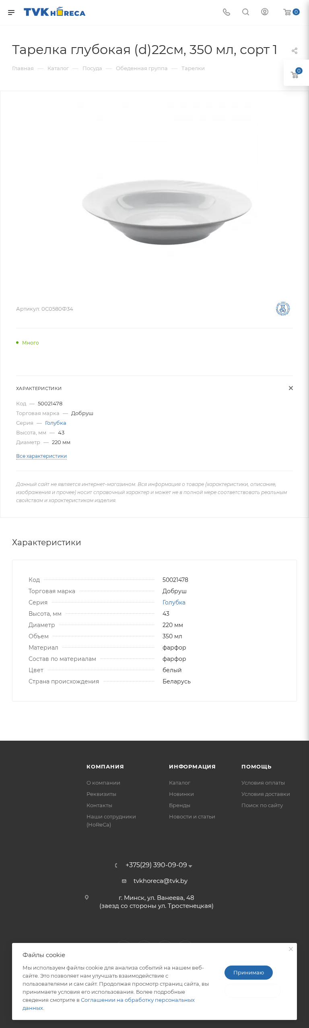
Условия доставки (265, 794)
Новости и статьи (192, 816)
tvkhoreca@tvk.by (160, 881)
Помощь (256, 766)
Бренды (179, 805)
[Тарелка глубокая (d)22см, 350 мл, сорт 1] (167, 192)
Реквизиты (101, 794)
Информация (192, 766)
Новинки (181, 794)
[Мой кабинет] (264, 13)
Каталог (179, 782)
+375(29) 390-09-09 (156, 865)
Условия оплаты (263, 782)
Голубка (55, 423)
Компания (105, 766)
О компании (103, 782)
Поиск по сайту (262, 805)
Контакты (99, 805)
